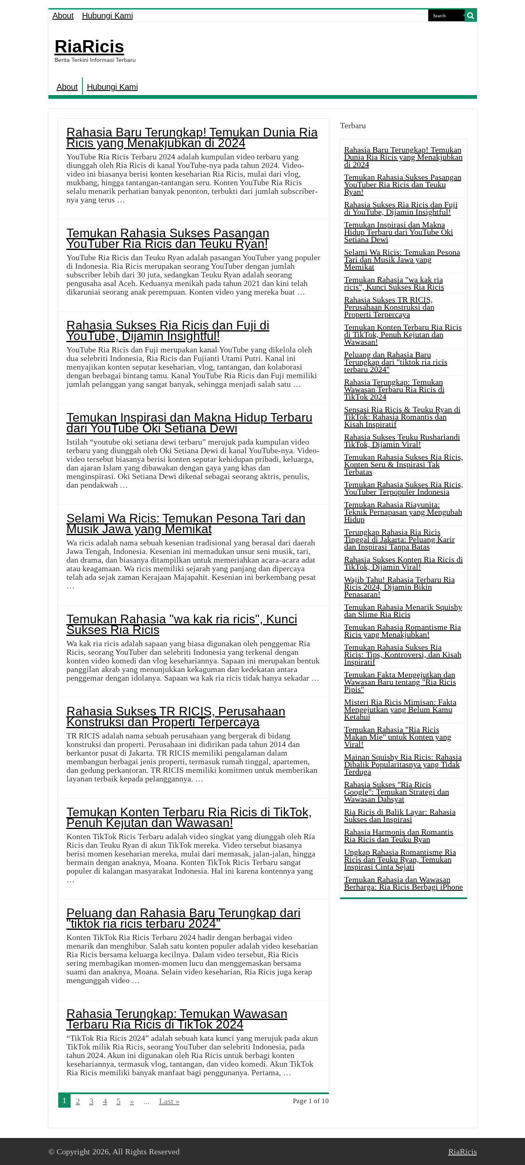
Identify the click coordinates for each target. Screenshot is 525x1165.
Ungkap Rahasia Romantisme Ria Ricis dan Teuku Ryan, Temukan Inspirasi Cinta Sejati (400, 859)
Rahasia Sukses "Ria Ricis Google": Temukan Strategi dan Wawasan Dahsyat (396, 792)
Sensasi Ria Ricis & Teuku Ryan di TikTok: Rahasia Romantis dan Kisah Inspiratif (402, 417)
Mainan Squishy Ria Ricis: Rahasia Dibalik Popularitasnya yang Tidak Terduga (403, 764)
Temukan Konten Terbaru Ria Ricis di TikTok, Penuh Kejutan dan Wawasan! (189, 817)
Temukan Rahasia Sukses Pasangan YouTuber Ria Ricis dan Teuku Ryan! (167, 238)
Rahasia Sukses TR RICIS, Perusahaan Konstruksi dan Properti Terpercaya (175, 716)
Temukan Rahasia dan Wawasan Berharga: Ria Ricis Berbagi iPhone (403, 883)
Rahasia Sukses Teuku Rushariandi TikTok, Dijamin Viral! (402, 440)
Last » (169, 1101)
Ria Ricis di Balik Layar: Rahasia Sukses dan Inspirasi (400, 815)
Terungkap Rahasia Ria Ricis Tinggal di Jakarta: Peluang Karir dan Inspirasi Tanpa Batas (399, 539)
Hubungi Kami (107, 15)
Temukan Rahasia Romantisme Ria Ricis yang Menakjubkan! (402, 630)
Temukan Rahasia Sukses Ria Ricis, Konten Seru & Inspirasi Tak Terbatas (403, 464)
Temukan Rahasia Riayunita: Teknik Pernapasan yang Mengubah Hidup (403, 512)
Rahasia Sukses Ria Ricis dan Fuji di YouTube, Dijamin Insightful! (167, 330)
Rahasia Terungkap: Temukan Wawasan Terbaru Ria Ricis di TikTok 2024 (177, 1019)
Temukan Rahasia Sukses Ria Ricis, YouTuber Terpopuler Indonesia (403, 488)
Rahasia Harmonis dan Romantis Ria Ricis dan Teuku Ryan (398, 835)
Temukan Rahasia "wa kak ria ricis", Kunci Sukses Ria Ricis (181, 624)
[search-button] (471, 15)
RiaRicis (89, 46)
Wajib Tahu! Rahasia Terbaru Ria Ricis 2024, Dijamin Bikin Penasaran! (399, 587)
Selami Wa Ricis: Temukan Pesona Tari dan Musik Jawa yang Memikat (186, 523)
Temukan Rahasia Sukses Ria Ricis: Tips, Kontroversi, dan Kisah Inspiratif (402, 654)
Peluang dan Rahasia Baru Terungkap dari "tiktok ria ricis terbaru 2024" (183, 918)
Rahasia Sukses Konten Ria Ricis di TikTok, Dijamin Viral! (403, 563)
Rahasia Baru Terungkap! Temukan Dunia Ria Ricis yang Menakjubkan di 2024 (192, 137)
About (63, 15)
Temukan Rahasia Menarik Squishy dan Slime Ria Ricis (403, 610)
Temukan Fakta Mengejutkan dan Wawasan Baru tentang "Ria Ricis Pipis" (400, 682)
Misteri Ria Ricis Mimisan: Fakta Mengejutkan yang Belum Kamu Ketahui (400, 709)
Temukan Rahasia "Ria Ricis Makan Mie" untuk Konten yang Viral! (397, 737)
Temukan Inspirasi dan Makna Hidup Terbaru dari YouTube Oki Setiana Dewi (189, 423)
